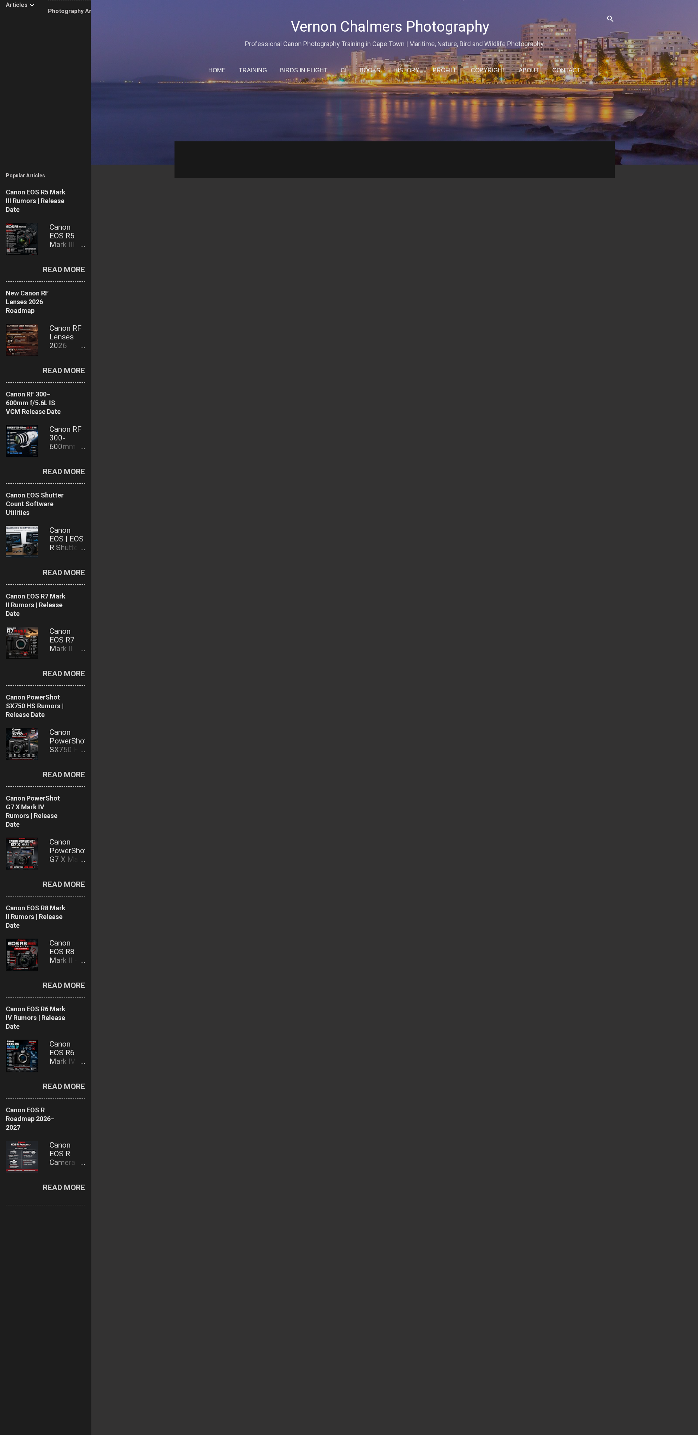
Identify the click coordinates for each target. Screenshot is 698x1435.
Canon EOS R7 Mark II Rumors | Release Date (35, 604)
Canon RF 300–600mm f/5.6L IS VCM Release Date (33, 402)
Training (253, 70)
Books (370, 70)
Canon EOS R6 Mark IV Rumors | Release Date (35, 1017)
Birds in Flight (304, 70)
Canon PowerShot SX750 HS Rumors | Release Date (35, 705)
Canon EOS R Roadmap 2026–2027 (30, 1118)
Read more (64, 269)
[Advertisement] (392, 112)
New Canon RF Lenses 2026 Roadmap (27, 301)
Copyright (488, 70)
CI (343, 70)
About (529, 70)
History (406, 70)
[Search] (610, 20)
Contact (566, 70)
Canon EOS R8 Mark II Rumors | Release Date (35, 916)
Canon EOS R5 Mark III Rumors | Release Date (35, 200)
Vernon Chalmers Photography (390, 26)
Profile (445, 70)
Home (217, 70)
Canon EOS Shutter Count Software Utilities (35, 503)
